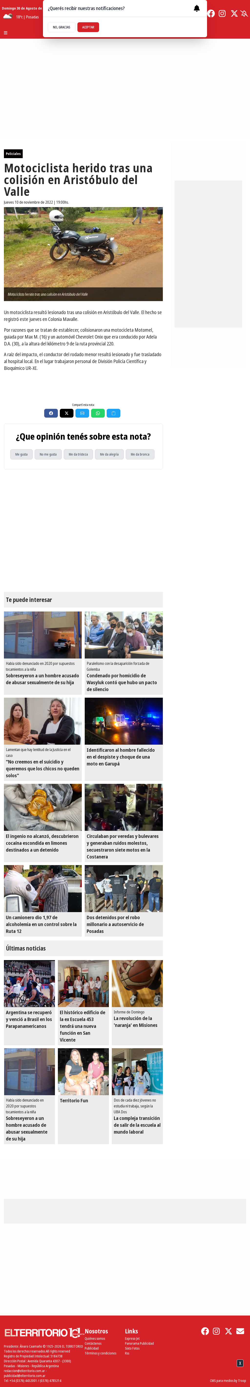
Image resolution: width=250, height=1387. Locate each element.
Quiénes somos (95, 1338)
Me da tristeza (78, 454)
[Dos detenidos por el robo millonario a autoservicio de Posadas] (124, 888)
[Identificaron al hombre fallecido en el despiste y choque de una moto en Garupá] (124, 721)
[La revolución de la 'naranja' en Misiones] (137, 983)
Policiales (13, 153)
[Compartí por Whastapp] (98, 413)
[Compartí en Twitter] (66, 413)
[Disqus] (83, 531)
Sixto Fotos (132, 1348)
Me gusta (21, 454)
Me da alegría (109, 454)
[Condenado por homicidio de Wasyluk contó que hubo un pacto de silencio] (124, 634)
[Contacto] (240, 1331)
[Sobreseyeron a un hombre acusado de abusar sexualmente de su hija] (43, 634)
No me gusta (48, 454)
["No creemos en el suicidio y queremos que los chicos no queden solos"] (43, 721)
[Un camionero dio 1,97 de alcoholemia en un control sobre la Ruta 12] (43, 888)
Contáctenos (93, 1343)
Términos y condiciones (100, 1353)
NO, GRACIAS (61, 27)
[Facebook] (211, 13)
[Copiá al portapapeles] (113, 413)
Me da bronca (140, 454)
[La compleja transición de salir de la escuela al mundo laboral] (137, 1071)
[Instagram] (223, 13)
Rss (127, 1353)
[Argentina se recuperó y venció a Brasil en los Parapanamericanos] (29, 983)
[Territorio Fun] (83, 1071)
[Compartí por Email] (82, 413)
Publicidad (92, 1348)
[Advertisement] (125, 1374)
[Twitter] (234, 13)
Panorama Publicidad (139, 1343)
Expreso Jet (132, 1338)
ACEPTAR (88, 27)
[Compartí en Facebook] (51, 413)
